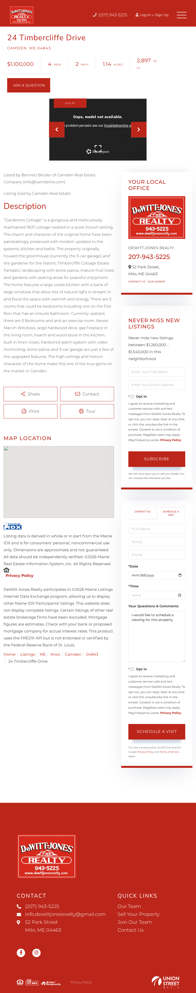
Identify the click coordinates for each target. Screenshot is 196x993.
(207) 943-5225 (112, 15)
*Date (133, 566)
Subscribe (156, 459)
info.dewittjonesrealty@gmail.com (65, 914)
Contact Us (136, 281)
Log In (145, 15)
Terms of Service (169, 751)
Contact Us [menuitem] (131, 930)
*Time (133, 586)
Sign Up (162, 15)
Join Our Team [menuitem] (135, 922)
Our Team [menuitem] (129, 906)
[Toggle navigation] (181, 15)
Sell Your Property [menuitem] (139, 914)
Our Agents (156, 281)
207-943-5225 (149, 257)
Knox (55, 654)
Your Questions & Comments (153, 606)
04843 (92, 654)
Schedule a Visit (171, 513)
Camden (73, 654)
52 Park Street (43, 926)
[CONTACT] (28, 85)
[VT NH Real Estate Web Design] (165, 982)
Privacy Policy (19, 576)
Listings (27, 654)
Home (10, 654)
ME (43, 654)
